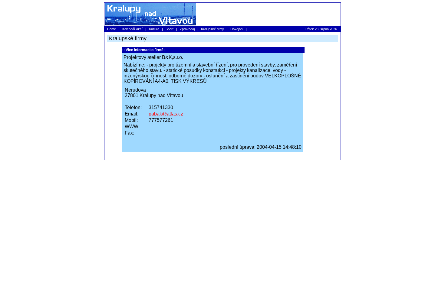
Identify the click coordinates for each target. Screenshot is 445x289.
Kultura (154, 29)
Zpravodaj (187, 29)
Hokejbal (236, 29)
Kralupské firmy (212, 29)
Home (111, 29)
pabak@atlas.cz (166, 113)
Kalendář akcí (132, 29)
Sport (169, 29)
